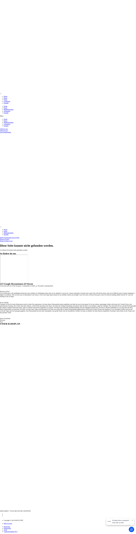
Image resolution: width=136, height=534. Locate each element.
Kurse (5, 98)
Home (5, 96)
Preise (5, 100)
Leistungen (7, 101)
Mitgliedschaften (8, 109)
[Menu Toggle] (0, 93)
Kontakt (6, 103)
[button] (68, 116)
